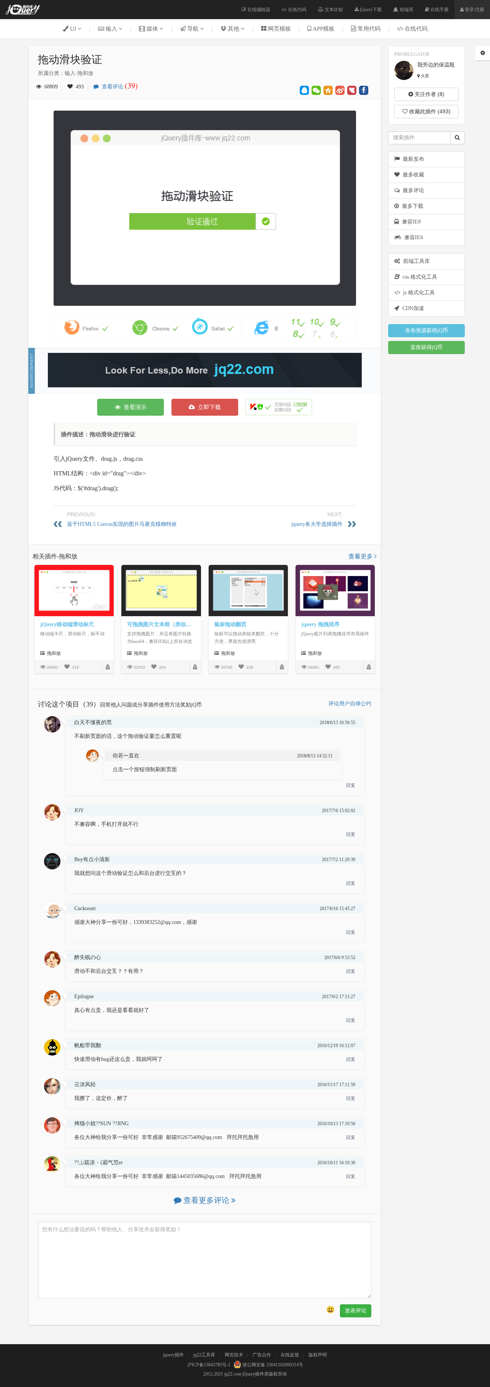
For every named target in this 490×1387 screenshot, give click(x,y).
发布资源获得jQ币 (426, 330)
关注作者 (428, 94)
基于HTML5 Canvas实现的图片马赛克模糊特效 (122, 524)
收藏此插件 (429, 111)
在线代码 (296, 9)
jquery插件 (173, 1355)
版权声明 (318, 1355)
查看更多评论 (206, 1200)
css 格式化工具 (418, 277)
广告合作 (262, 1355)
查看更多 (361, 556)
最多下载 (411, 206)
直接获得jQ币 (426, 347)
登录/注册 (474, 9)
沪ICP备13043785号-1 (208, 1364)
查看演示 (134, 407)
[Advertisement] (205, 370)
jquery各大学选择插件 (317, 524)
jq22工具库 (204, 1355)
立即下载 (208, 407)
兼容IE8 (410, 222)
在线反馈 (290, 1355)
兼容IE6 (412, 237)
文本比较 (333, 9)
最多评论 (412, 190)
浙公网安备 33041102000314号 (272, 1364)
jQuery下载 (370, 9)
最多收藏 (412, 175)
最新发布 (412, 159)
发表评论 (355, 1311)
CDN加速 (411, 308)
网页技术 (234, 1355)
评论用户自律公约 (349, 704)
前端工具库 (415, 261)
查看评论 (118, 87)
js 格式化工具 (417, 292)
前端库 (406, 9)
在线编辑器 (258, 9)
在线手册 (439, 9)
